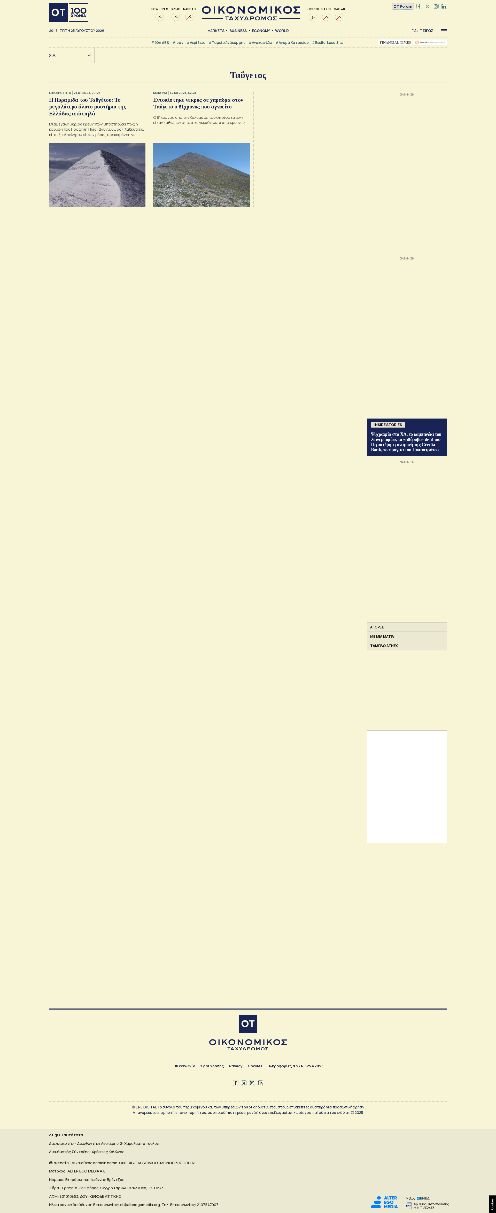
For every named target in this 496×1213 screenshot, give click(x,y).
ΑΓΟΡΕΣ (377, 627)
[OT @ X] (427, 6)
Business (238, 30)
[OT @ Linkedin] (444, 6)
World (282, 30)
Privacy (236, 1066)
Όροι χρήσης (212, 1066)
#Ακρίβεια (196, 42)
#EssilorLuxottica (327, 42)
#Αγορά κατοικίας (292, 42)
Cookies (255, 1066)
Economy (261, 30)
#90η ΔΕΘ (160, 42)
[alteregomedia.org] (384, 1206)
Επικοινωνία (184, 1066)
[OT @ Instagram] (436, 6)
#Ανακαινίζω (260, 42)
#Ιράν (177, 42)
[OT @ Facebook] (419, 6)
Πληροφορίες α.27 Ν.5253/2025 (295, 1066)
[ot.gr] (251, 19)
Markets (215, 30)
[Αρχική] (68, 12)
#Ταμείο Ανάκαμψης (226, 42)
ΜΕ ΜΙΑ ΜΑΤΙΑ (382, 636)
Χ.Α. (52, 55)
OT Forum (402, 6)
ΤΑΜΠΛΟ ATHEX (384, 645)
